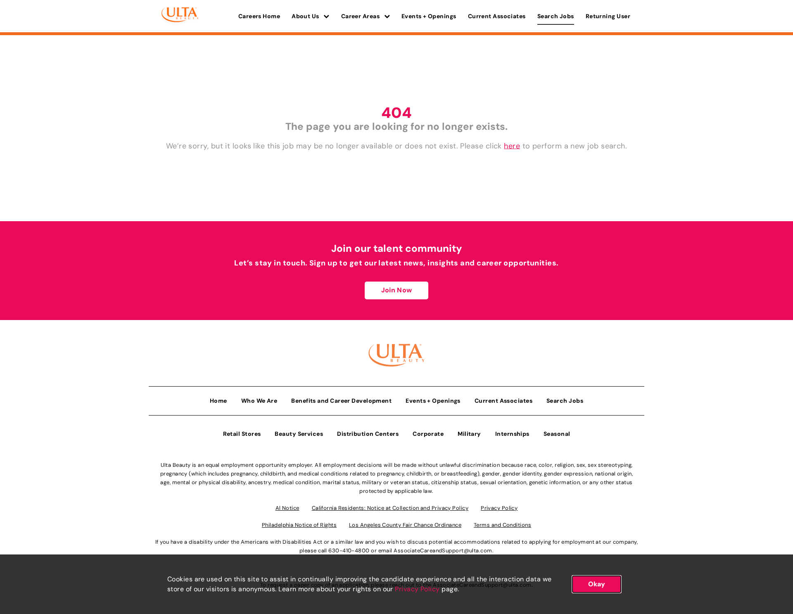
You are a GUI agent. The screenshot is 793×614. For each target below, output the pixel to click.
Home (218, 400)
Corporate (428, 433)
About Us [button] (306, 16)
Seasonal (557, 433)
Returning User (608, 16)
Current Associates (497, 16)
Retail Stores (242, 433)
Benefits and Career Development (341, 400)
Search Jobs (555, 16)
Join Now (396, 290)
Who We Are (259, 400)
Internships (512, 433)
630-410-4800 (348, 550)
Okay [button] (596, 584)
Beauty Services (299, 433)
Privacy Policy (417, 589)
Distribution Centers (368, 433)
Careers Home (259, 16)
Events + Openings (428, 16)
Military (469, 433)
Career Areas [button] (361, 16)
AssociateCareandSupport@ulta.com (443, 550)
